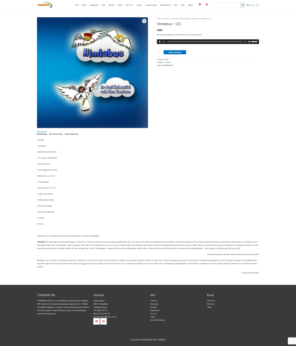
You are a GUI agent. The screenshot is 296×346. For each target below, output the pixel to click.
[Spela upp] (160, 42)
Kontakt (153, 307)
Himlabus (195, 19)
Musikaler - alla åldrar (170, 19)
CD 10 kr (122, 5)
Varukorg (210, 304)
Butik (77, 5)
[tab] (42, 134)
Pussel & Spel (144, 5)
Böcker (105, 5)
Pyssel (132, 5)
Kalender (154, 301)
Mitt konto (211, 301)
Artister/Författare (157, 320)
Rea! (96, 5)
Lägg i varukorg (175, 52)
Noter (113, 5)
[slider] (254, 41)
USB (176, 5)
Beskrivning (42, 134)
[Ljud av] (249, 42)
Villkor (153, 317)
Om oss (153, 314)
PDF (169, 5)
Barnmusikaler (185, 19)
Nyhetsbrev (155, 310)
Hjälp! (183, 5)
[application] (208, 41)
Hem (70, 5)
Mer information (56, 134)
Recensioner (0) (71, 134)
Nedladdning (158, 5)
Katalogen (87, 5)
